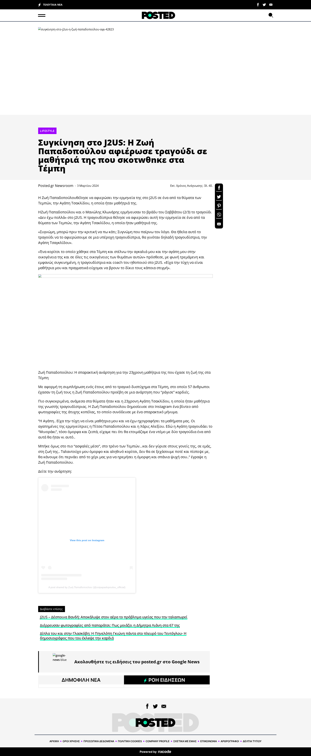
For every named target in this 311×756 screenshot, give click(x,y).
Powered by (148, 751)
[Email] (271, 4)
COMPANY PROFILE (158, 741)
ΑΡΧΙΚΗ (54, 741)
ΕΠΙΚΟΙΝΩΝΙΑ (208, 741)
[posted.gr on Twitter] (264, 4)
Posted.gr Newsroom (55, 185)
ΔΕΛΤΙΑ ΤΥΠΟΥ (252, 741)
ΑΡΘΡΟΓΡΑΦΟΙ (230, 741)
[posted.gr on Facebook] (258, 4)
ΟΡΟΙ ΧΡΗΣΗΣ (71, 741)
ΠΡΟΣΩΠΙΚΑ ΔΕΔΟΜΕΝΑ (99, 741)
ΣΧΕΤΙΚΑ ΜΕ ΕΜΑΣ (185, 741)
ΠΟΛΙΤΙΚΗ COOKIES (130, 741)
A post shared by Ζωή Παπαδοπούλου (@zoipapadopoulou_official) (86, 587)
